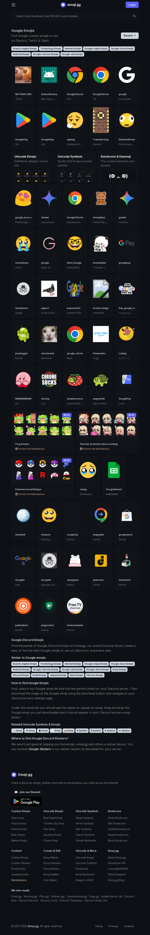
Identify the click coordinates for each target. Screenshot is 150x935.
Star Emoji (49, 829)
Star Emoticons (117, 823)
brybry (70, 584)
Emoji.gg (24, 775)
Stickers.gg (57, 896)
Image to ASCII (84, 880)
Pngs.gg (94, 896)
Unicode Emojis (85, 857)
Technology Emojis (50, 48)
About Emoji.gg (117, 857)
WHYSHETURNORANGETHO (30, 94)
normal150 (98, 312)
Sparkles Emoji (52, 834)
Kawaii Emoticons (118, 834)
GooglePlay (21, 139)
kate (17, 584)
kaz (17, 403)
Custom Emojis (20, 857)
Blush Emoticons (117, 840)
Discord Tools (49, 900)
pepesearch (73, 308)
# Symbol (82, 730)
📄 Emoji (55, 730)
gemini (122, 217)
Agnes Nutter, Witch (77, 403)
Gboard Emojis (21, 675)
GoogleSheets (114, 489)
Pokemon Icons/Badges (28, 489)
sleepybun (72, 580)
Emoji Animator (52, 863)
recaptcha (72, 534)
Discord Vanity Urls (96, 900)
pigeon (45, 308)
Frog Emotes (22, 444)
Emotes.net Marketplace (31, 448)
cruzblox (123, 222)
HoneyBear (99, 217)
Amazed (45, 534)
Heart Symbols (84, 817)
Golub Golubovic (50, 312)
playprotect (47, 625)
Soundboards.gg (77, 896)
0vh (69, 99)
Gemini (45, 217)
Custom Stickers (21, 863)
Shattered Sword (76, 144)
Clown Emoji (51, 840)
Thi (94, 99)
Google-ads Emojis (72, 54)
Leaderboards (20, 874)
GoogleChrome (75, 94)
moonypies (125, 99)
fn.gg (96, 358)
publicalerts (21, 625)
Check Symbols (85, 834)
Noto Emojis (76, 675)
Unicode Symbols (86, 863)
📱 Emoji (43, 730)
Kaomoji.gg (30, 896)
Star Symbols (83, 829)
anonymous (21, 308)
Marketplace (19, 880)
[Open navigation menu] (13, 5)
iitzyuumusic (48, 222)
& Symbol (110, 730)
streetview (124, 580)
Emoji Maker (51, 857)
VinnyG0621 (73, 267)
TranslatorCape (101, 139)
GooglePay (125, 398)
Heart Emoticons (118, 817)
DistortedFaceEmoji (129, 139)
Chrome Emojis (95, 675)
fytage (18, 312)
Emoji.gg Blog (116, 880)
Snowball (20, 534)
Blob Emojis (18, 834)
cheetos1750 (74, 312)
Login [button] (132, 4)
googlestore (125, 534)
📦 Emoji (68, 730)
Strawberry (86, 494)
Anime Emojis (19, 829)
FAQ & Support (117, 874)
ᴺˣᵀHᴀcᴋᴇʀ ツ (99, 267)
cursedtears (22, 262)
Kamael (97, 144)
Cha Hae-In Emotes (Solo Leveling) (99, 444)
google (123, 94)
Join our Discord (29, 792)
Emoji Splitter (51, 874)
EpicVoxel (46, 358)
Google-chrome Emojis (45, 54)
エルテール (124, 358)
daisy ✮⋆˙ (46, 267)
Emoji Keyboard (85, 874)
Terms (99, 926)
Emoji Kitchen (51, 868)
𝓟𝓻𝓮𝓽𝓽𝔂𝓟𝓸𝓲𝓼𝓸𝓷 (125, 312)
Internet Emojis (73, 48)
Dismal (18, 358)
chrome (45, 398)
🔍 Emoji (17, 730)
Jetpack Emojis (58, 675)
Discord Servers (28, 900)
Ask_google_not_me (130, 308)
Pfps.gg (44, 896)
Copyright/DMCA (118, 868)
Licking (122, 353)
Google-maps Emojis (96, 48)
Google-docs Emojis (122, 48)
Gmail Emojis (39, 675)
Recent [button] (129, 35)
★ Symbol (124, 730)
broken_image (101, 308)
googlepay (125, 262)
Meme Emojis (19, 840)
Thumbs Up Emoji (54, 823)
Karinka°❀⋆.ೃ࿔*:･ (102, 222)
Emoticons (82, 868)
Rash (69, 358)
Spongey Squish (50, 584)
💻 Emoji (30, 730)
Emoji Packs (18, 868)
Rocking (45, 539)
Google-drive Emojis (97, 669)
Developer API (116, 863)
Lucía (121, 403)
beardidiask (99, 262)
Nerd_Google (74, 262)
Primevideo (99, 353)
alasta (18, 267)
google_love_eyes (25, 217)
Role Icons (17, 817)
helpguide (98, 534)
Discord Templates (71, 900)
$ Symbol (96, 730)
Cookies (129, 926)
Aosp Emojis (119, 669)
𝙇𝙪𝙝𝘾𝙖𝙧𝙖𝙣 (112, 494)
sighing (71, 139)
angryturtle (99, 398)
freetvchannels (75, 625)
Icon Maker (50, 880)
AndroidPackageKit (51, 94)
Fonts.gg (16, 896)
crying (83, 489)
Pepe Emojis (18, 823)
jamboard (98, 580)
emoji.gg (74, 5)
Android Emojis (21, 54)
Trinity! (18, 99)
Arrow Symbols (85, 823)
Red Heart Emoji (53, 817)
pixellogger (21, 353)
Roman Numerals (86, 840)
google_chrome (75, 353)
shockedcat (47, 353)
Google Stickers (40, 749)
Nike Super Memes (51, 99)
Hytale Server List (111, 896)
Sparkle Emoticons (119, 829)
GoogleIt (20, 580)
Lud (43, 403)
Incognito (46, 580)
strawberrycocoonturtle (80, 398)
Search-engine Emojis (25, 48)
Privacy (113, 926)
